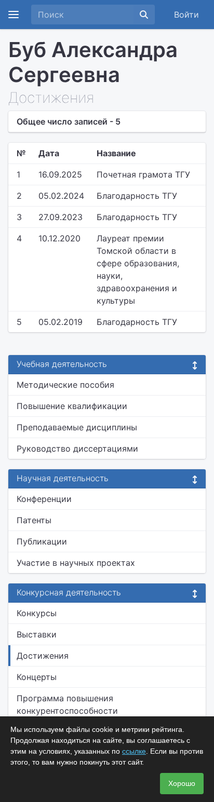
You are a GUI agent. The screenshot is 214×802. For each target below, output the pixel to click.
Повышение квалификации (72, 406)
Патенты (34, 520)
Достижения (43, 655)
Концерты (37, 677)
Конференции (44, 499)
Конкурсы (37, 613)
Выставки (37, 634)
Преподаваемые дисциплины (77, 427)
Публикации (42, 541)
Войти (186, 14)
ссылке (134, 751)
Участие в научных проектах (76, 563)
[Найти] (143, 14)
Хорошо (181, 783)
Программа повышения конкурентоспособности (67, 704)
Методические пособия (65, 384)
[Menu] (13, 14)
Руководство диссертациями (77, 448)
